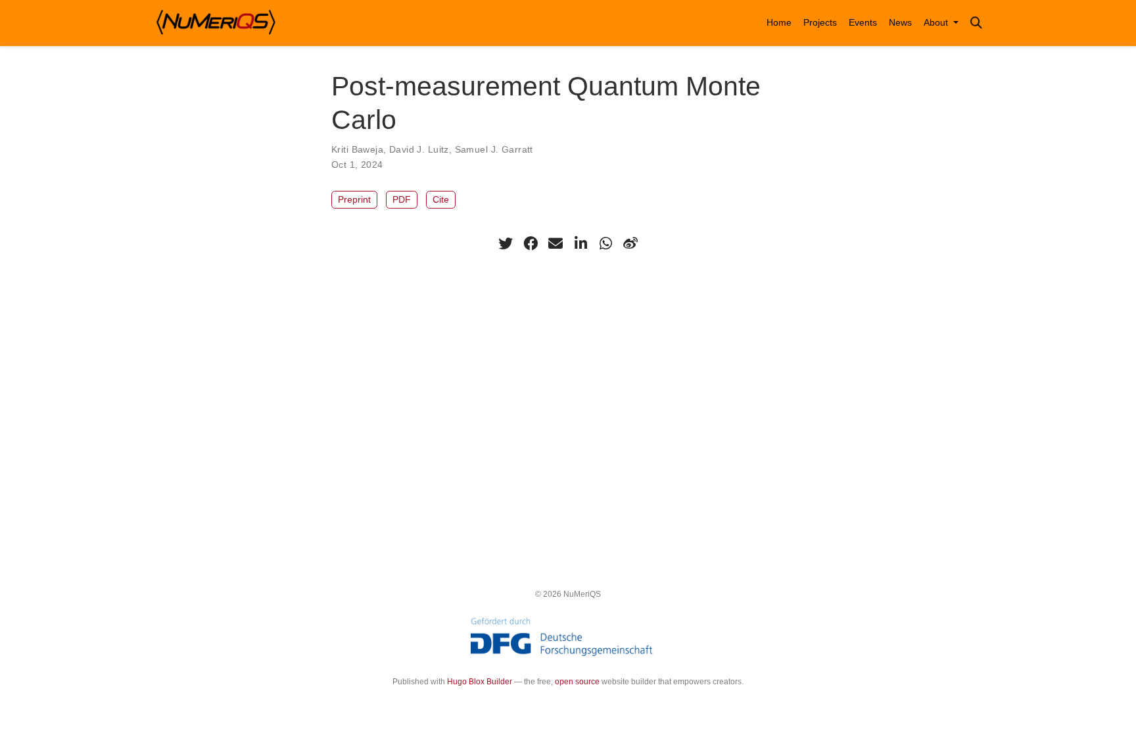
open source (577, 681)
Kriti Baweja (357, 149)
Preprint (354, 199)
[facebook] (530, 243)
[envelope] (555, 243)
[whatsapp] (605, 243)
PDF (401, 199)
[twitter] (505, 243)
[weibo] (630, 243)
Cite (441, 199)
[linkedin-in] (580, 243)
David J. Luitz (419, 149)
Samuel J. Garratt (494, 149)
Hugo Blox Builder (479, 681)
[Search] (976, 23)
